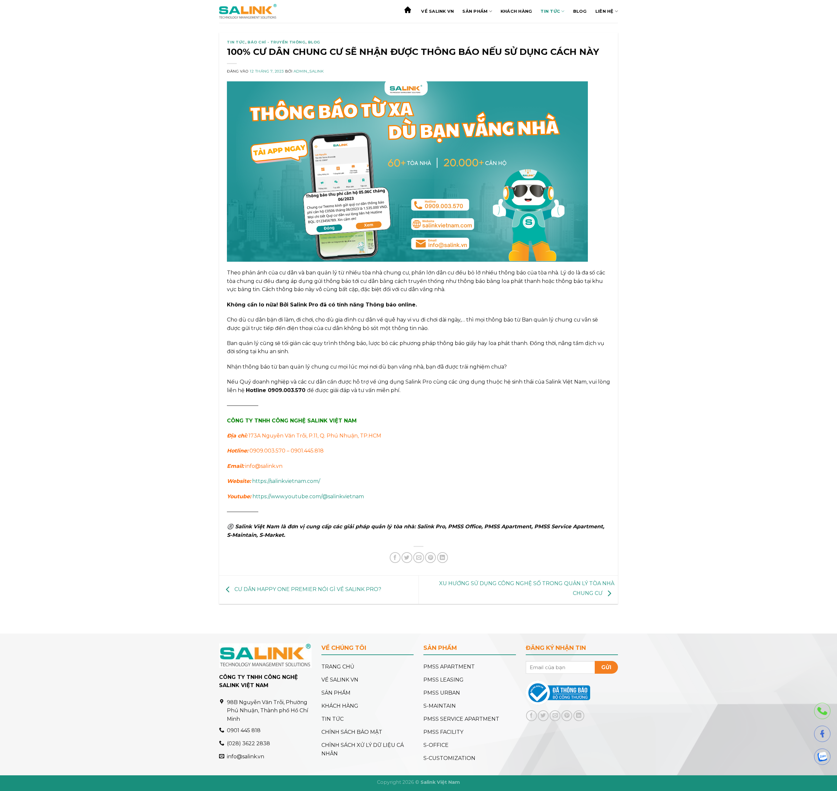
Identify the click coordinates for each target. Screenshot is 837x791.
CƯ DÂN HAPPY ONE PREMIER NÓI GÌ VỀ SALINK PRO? (307, 589)
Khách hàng (516, 11)
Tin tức (550, 11)
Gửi (606, 667)
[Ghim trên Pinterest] (430, 557)
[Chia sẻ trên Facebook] (395, 557)
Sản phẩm (474, 11)
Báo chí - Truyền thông (276, 42)
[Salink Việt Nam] (248, 11)
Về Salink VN (437, 11)
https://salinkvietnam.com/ (285, 481)
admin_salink (309, 71)
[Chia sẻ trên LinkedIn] (442, 557)
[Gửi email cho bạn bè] (418, 557)
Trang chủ (408, 11)
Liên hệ (604, 11)
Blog (580, 11)
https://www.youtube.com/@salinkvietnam (307, 496)
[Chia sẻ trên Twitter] (406, 557)
